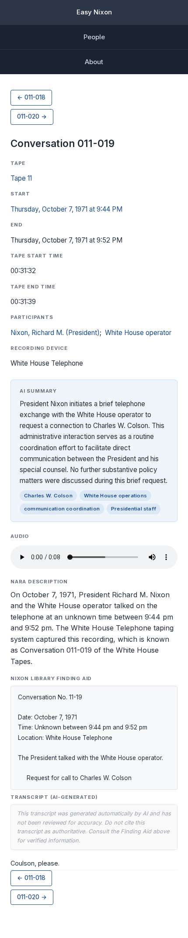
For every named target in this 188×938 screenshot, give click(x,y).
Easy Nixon (94, 12)
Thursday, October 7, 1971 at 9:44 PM (66, 209)
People (94, 37)
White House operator (138, 333)
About (94, 62)
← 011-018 (31, 97)
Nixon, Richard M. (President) (55, 333)
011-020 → (32, 116)
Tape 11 (21, 178)
